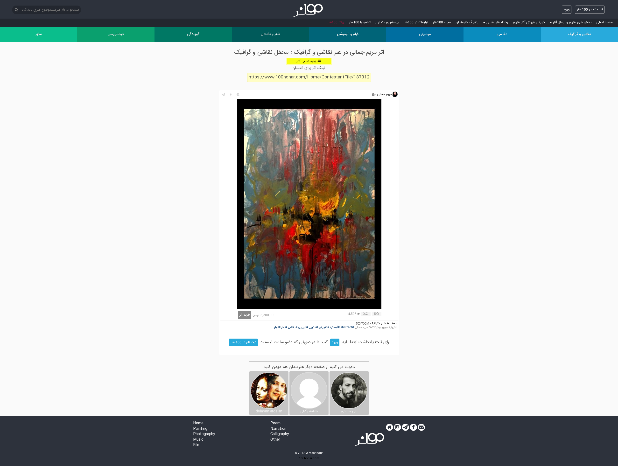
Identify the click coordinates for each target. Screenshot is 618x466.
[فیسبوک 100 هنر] (413, 427)
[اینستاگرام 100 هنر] (397, 427)
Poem (275, 423)
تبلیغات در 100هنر (415, 22)
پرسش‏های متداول (387, 22)
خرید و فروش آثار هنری (529, 22)
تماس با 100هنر (360, 22)
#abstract (347, 327)
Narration (278, 429)
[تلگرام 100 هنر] (405, 427)
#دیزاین (303, 327)
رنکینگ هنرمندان (467, 22)
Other (275, 440)
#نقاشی (292, 327)
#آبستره (335, 327)
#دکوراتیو (324, 327)
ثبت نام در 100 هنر (590, 10)
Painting (200, 429)
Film (196, 445)
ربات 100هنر (335, 22)
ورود (566, 10)
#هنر (284, 327)
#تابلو (277, 327)
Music (198, 440)
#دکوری (313, 327)
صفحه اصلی (604, 22)
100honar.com (309, 458)
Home (198, 423)
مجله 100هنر (442, 22)
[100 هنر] (309, 10)
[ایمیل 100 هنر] (421, 427)
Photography (204, 434)
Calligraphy (279, 434)
